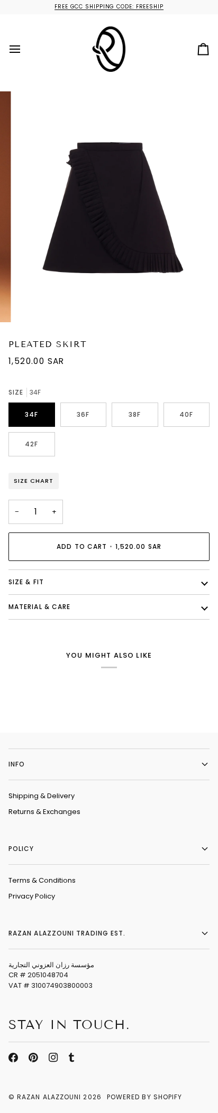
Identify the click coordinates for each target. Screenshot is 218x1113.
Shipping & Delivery (41, 796)
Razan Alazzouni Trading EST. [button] (66, 933)
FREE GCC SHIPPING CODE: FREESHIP (109, 7)
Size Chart (33, 480)
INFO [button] (16, 764)
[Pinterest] (33, 1057)
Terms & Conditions (42, 880)
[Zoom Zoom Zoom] (109, 207)
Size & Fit (26, 581)
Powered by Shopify (144, 1096)
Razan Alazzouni (49, 1096)
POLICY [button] (21, 848)
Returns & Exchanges (44, 812)
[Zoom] (36, 303)
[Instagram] (53, 1057)
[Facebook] (13, 1057)
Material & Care (39, 606)
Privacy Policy (31, 896)
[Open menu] (24, 48)
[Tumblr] (71, 1057)
